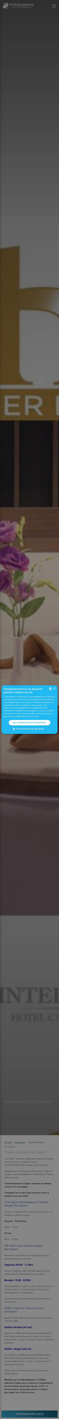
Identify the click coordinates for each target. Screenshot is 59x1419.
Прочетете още (32, 716)
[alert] (29, 709)
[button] (29, 728)
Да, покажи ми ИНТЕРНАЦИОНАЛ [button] (29, 722)
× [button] (54, 688)
